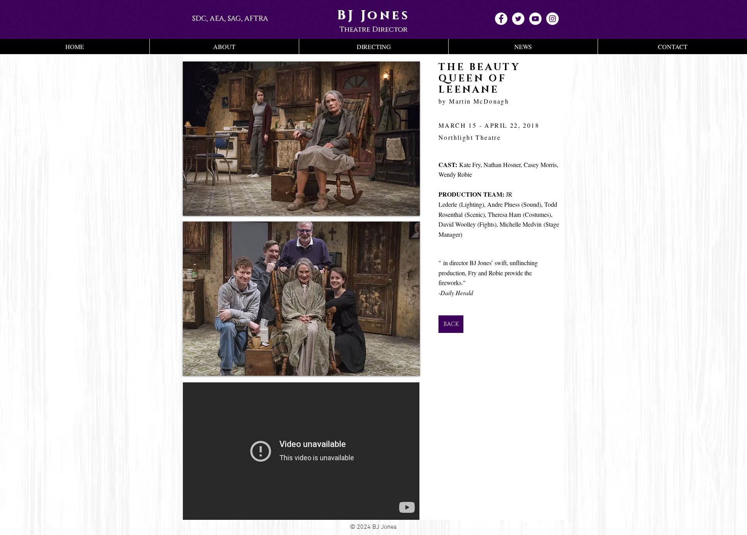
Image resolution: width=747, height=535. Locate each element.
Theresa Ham (505, 214)
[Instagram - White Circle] (552, 18)
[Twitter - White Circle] (518, 18)
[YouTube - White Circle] (535, 18)
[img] (301, 139)
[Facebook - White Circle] (501, 18)
